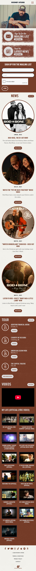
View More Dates (7, 376)
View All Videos (30, 384)
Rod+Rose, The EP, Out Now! (18, 138)
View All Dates (31, 320)
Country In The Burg (18, 337)
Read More (18, 148)
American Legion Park (19, 351)
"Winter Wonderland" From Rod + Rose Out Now (18, 245)
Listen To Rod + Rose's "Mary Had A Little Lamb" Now (18, 299)
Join (4, 88)
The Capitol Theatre (18, 364)
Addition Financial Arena (20, 324)
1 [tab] (18, 26)
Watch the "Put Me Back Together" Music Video (18, 191)
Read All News (31, 96)
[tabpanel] (18, 16)
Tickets (14, 330)
